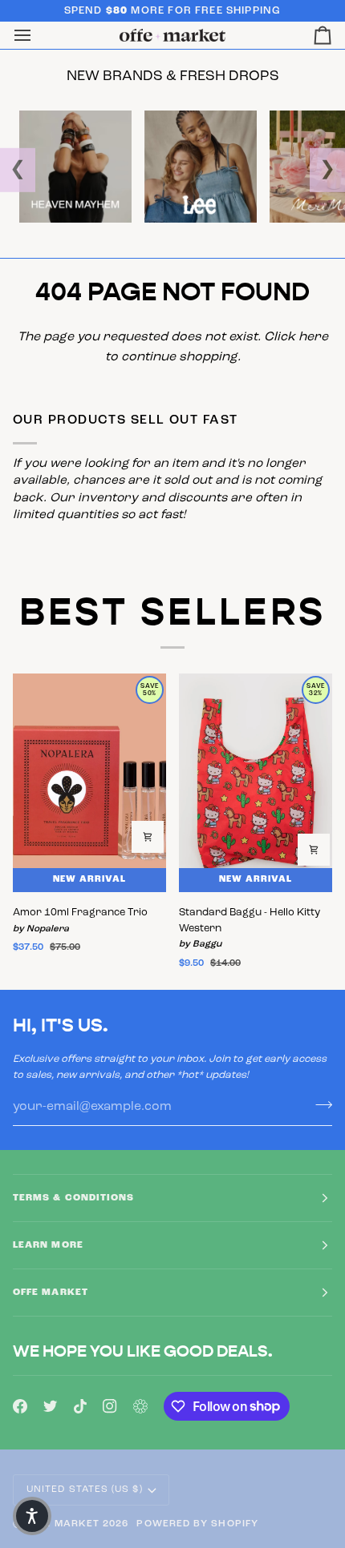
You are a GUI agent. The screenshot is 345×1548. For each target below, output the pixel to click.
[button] (32, 1516)
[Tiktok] (80, 1406)
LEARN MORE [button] (48, 1245)
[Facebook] (20, 1406)
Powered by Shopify (197, 1524)
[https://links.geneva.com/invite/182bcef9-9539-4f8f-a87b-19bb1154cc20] (140, 1406)
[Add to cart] (148, 837)
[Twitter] (50, 1406)
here (313, 337)
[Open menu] (37, 36)
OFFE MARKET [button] (50, 1292)
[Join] (319, 1104)
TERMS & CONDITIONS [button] (73, 1198)
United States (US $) (84, 1489)
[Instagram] (110, 1406)
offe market (62, 1524)
